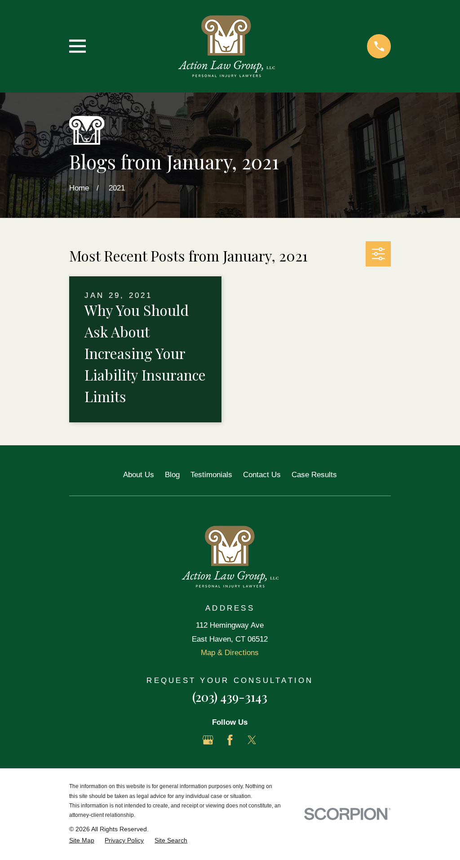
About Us (138, 474)
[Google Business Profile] (208, 740)
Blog (172, 474)
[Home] (226, 46)
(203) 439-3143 (229, 697)
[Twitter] (252, 740)
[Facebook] (230, 740)
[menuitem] (81, 841)
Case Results (314, 474)
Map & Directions (230, 652)
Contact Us (262, 474)
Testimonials (211, 474)
